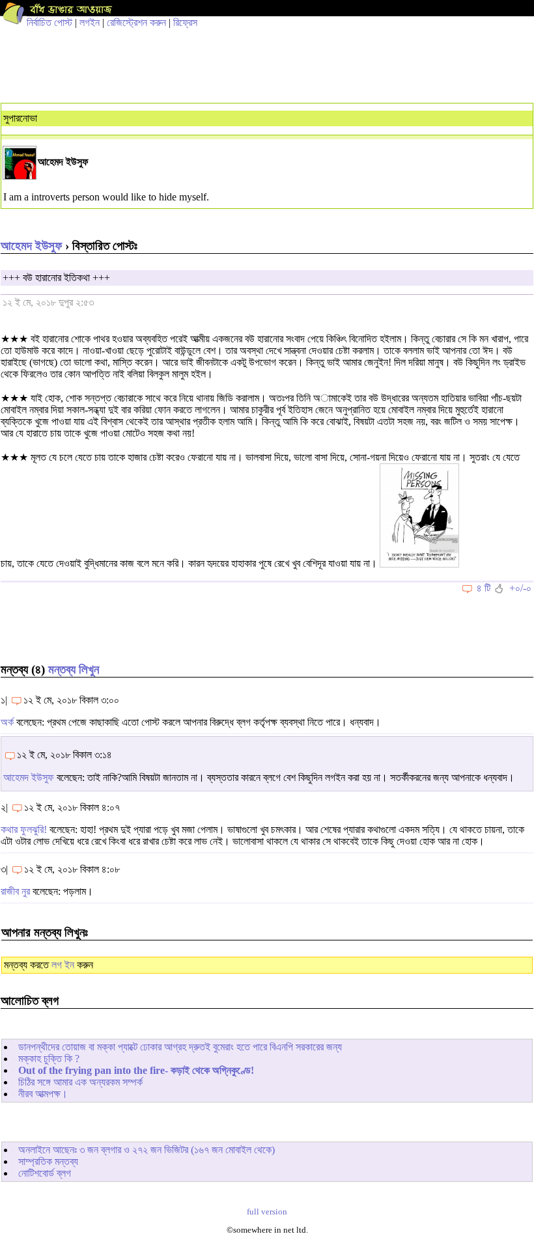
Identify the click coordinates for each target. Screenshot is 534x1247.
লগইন (89, 22)
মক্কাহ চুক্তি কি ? (48, 1058)
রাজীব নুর (15, 891)
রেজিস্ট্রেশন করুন (136, 22)
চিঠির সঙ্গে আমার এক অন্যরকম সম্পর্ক (80, 1082)
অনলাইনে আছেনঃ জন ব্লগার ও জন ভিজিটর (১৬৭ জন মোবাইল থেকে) (146, 1149)
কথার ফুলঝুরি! (24, 829)
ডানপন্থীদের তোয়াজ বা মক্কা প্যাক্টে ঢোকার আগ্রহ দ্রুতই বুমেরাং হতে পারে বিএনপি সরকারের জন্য (180, 1046)
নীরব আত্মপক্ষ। (43, 1093)
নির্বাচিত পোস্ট (49, 22)
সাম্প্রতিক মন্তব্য (48, 1161)
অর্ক (7, 722)
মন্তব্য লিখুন (73, 669)
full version (267, 1211)
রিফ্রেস (185, 22)
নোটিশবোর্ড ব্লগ (44, 1173)
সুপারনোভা (20, 118)
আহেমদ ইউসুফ (31, 246)
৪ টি (483, 588)
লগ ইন (62, 964)
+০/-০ (520, 588)
